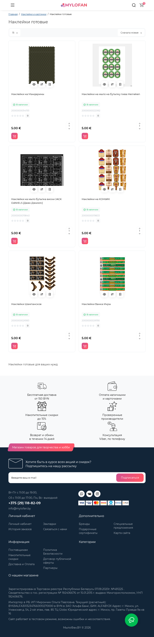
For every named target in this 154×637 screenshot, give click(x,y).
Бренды (84, 524)
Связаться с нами (55, 529)
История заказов (20, 529)
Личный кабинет (20, 524)
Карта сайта (122, 533)
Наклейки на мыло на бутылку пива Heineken (111, 94)
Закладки (49, 524)
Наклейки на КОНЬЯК (96, 199)
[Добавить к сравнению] (42, 84)
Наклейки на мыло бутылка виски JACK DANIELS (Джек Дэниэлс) (36, 201)
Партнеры (50, 568)
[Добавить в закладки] (50, 84)
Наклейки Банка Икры (96, 304)
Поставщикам (18, 550)
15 (13, 32)
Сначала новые (130, 32)
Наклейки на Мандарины (27, 94)
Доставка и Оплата (21, 564)
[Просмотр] (34, 84)
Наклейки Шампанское (26, 304)
